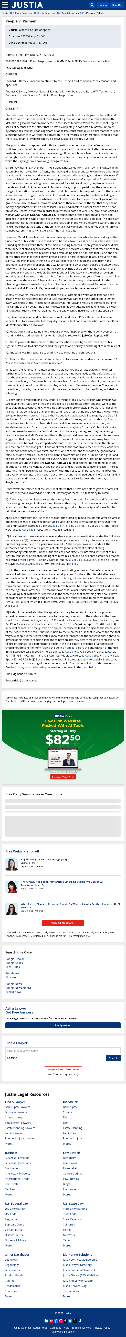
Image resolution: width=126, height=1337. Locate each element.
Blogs (66, 1184)
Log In (103, 5)
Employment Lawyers (18, 1122)
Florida (67, 1230)
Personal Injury (72, 1138)
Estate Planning (72, 1128)
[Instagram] (61, 1321)
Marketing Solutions (77, 1254)
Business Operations (18, 1163)
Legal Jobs (11, 1259)
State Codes (70, 1214)
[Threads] (65, 1321)
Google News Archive (18, 988)
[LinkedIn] (46, 1321)
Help (66, 1327)
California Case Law (44, 13)
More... (9, 1143)
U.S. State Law (73, 1203)
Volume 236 (78, 13)
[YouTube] (51, 1321)
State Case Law (72, 1219)
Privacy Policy (102, 1327)
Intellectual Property (17, 1173)
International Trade (17, 1179)
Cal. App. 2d (63, 13)
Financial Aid (70, 1168)
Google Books (14, 963)
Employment (12, 1168)
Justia (5, 13)
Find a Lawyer (16, 1043)
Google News (13, 984)
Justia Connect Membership (80, 1259)
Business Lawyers (16, 1112)
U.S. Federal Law (17, 1203)
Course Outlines (73, 1173)
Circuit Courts (13, 1230)
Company (55, 1327)
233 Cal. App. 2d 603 (31, 564)
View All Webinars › (63, 922)
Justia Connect (22, 1327)
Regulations (12, 1219)
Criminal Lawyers (15, 1117)
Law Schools (72, 1153)
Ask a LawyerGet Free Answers (19, 1010)
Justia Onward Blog (75, 1286)
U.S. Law (15, 13)
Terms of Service (81, 1327)
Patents (9, 1280)
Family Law (69, 1133)
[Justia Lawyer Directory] (80, 1321)
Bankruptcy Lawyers (17, 1107)
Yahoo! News (13, 991)
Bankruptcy (70, 1107)
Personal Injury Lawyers (20, 1138)
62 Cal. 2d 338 (27, 529)
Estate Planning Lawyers (20, 1128)
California (69, 1224)
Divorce (67, 1117)
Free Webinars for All (22, 851)
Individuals (71, 1102)
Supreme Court (14, 1224)
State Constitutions (75, 1209)
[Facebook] (56, 1321)
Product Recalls (14, 1275)
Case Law (27, 13)
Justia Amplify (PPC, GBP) (78, 1280)
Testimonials (71, 1291)
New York (69, 1235)
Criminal (68, 1112)
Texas (66, 1240)
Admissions (70, 1163)
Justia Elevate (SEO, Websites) (81, 1275)
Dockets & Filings (15, 1240)
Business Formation (17, 1158)
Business (11, 1153)
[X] (75, 1321)
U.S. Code (10, 1214)
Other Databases (17, 1254)
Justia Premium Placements (79, 1270)
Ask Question (63, 1025)
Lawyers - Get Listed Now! (63, 1069)
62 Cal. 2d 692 (90, 655)
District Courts (14, 1235)
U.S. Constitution (15, 1209)
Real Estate (12, 1184)
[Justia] (27, 5)
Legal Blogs (12, 967)
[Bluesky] (70, 1321)
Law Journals (71, 1179)
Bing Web (11, 977)
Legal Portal (40, 1327)
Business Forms (14, 1270)
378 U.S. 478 (59, 525)
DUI (65, 1122)
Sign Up (116, 5)
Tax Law (10, 1189)
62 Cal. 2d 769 (63, 624)
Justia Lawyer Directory (77, 1265)
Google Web (13, 973)
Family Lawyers (14, 1133)
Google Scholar (14, 959)
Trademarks (12, 1286)
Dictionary (69, 1158)
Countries (11, 1291)
